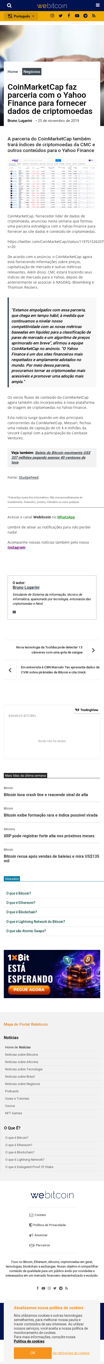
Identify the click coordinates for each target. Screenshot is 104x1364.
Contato (40, 1215)
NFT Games (13, 1113)
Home (13, 71)
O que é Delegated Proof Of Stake (29, 1167)
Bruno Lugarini (26, 587)
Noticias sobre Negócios (22, 1083)
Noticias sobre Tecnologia (23, 1069)
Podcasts (12, 1091)
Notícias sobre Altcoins (21, 1061)
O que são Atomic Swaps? (26, 931)
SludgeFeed (29, 477)
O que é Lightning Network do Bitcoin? (35, 921)
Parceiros (42, 1245)
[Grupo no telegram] (85, 16)
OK (33, 1353)
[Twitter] (60, 16)
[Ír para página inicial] (52, 5)
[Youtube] (77, 16)
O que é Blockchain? (21, 912)
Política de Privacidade (49, 1225)
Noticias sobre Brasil (20, 1076)
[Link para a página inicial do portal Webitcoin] (52, 1194)
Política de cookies (29, 1341)
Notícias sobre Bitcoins (21, 1054)
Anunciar (41, 1235)
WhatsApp (66, 517)
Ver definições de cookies (71, 1353)
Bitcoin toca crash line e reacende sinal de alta (46, 795)
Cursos (10, 1105)
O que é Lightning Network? (24, 1159)
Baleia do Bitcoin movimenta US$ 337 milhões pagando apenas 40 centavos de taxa (50, 457)
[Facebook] (69, 16)
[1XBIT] (52, 974)
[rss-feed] (94, 16)
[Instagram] (52, 16)
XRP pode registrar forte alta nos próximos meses (49, 836)
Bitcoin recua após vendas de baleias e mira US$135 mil (51, 858)
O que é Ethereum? (20, 902)
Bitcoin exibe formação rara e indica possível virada (51, 815)
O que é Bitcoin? (18, 893)
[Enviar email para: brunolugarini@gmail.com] (14, 612)
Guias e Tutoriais (17, 1098)
